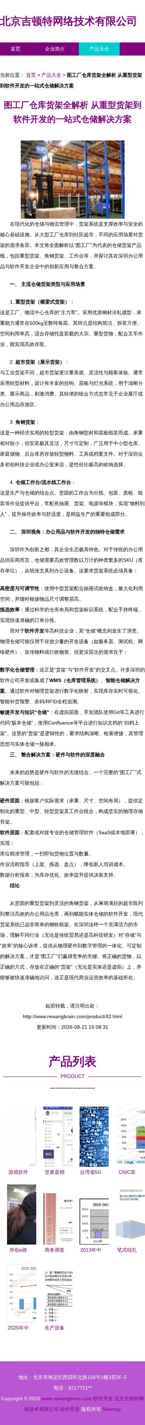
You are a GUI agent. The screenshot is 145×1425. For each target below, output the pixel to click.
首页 (15, 49)
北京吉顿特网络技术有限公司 (68, 21)
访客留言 (109, 62)
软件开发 (103, 1398)
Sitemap (111, 1409)
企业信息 (65, 62)
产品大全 (99, 49)
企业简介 (55, 49)
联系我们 (20, 62)
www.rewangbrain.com (67, 1398)
